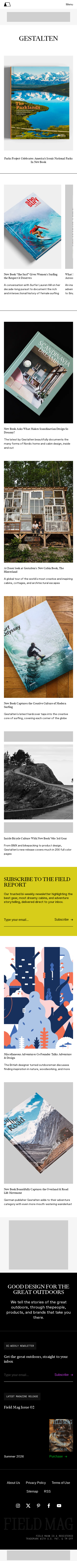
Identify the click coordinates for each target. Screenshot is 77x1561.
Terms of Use (61, 1482)
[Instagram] (18, 1505)
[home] (7, 4)
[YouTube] (59, 1505)
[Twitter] (28, 1505)
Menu (69, 4)
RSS (47, 1491)
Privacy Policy (36, 1482)
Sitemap (32, 1491)
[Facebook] (48, 1505)
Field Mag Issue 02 (19, 1407)
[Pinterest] (38, 1505)
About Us (13, 1482)
